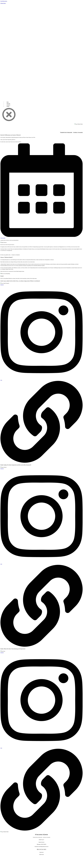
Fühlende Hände (3, 3)
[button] (41, 52)
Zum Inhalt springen (3, 1)
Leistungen (8, 104)
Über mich (8, 103)
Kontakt (8, 106)
